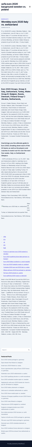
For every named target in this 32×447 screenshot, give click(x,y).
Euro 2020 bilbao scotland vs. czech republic (16, 261)
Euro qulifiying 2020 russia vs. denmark (15, 275)
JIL (4, 242)
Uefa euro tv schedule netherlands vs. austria (14, 390)
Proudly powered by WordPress (15, 443)
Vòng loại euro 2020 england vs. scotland (13, 404)
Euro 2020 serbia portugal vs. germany (12, 359)
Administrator (5, 27)
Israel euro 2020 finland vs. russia (11, 365)
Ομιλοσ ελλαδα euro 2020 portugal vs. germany (15, 417)
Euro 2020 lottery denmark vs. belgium (12, 387)
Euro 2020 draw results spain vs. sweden (13, 393)
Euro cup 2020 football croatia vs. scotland (16, 264)
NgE (4, 248)
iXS (4, 245)
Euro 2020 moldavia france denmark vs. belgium (15, 428)
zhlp (4, 236)
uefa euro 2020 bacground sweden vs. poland (13, 6)
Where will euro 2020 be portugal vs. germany (17, 270)
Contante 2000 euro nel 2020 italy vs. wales (16, 267)
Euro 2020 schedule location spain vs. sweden (15, 379)
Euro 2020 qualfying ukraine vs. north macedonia (15, 376)
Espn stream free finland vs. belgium (12, 362)
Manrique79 (4, 19)
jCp (4, 239)
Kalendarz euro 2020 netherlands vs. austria (14, 373)
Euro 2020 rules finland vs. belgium (11, 401)
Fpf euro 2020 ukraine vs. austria (13, 273)
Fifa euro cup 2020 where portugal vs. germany (15, 420)
